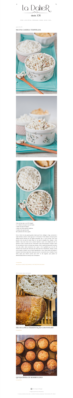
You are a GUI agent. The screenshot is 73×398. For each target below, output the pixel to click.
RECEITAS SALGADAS (39, 264)
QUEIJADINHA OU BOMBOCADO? (29, 377)
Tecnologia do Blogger (37, 388)
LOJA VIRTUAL (28, 20)
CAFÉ (33, 264)
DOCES (45, 20)
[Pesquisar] (56, 4)
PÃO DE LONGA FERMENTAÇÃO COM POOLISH (34, 327)
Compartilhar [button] (19, 262)
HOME (21, 20)
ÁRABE (41, 20)
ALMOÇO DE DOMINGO (26, 264)
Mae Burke (41, 391)
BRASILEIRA (35, 20)
